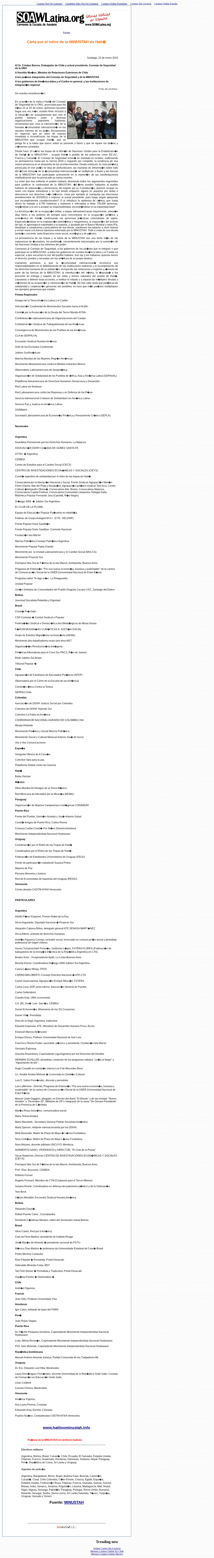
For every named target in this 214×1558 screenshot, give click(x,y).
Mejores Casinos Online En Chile (107, 1551)
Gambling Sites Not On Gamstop (81, 3)
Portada (66, 32)
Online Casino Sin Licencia (107, 1548)
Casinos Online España (165, 3)
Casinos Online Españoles (114, 3)
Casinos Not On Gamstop (49, 3)
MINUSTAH (74, 1502)
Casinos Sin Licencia (140, 3)
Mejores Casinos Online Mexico (107, 1554)
